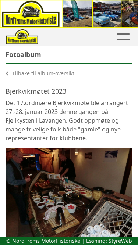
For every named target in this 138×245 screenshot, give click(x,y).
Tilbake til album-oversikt (42, 73)
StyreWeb (120, 240)
